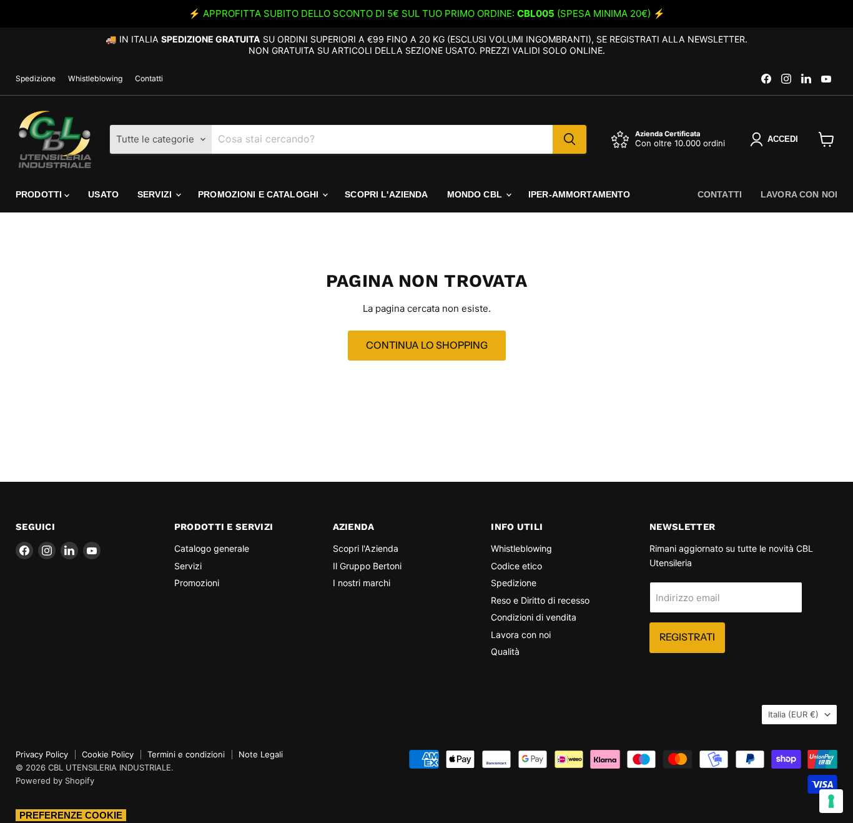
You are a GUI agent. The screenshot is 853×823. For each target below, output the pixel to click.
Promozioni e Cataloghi (259, 194)
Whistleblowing (95, 78)
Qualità (505, 651)
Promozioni (196, 582)
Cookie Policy (108, 754)
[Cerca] (569, 139)
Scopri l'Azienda (386, 194)
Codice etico (516, 566)
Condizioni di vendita (533, 617)
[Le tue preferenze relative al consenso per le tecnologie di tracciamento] (831, 801)
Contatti (149, 78)
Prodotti (40, 194)
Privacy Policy (42, 754)
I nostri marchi (361, 582)
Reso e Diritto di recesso (540, 600)
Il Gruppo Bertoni (367, 566)
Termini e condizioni (186, 754)
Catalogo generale (211, 548)
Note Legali (261, 754)
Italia (793, 714)
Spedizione (36, 78)
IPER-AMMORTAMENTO (579, 194)
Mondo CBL (476, 194)
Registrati (687, 637)
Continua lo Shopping (427, 345)
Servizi (155, 194)
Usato (103, 194)
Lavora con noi (799, 194)
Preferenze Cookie (70, 815)
